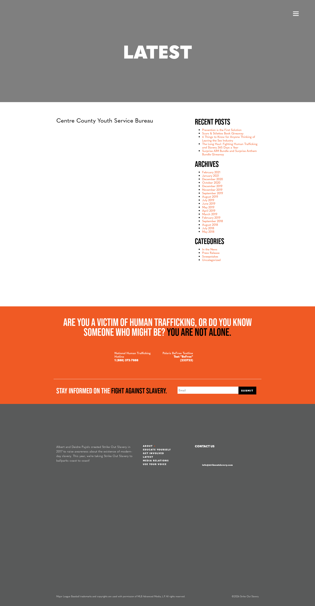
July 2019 (208, 200)
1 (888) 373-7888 (126, 360)
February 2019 (211, 217)
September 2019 (212, 193)
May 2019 (208, 207)
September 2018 (212, 221)
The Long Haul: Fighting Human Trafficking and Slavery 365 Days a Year (229, 145)
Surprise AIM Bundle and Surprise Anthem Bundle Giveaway (229, 152)
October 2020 (211, 182)
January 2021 (210, 175)
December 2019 (212, 186)
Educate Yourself (157, 449)
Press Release (210, 253)
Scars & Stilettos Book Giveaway (222, 133)
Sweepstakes (210, 256)
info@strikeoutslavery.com (217, 464)
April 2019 (208, 210)
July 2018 (208, 228)
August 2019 (210, 196)
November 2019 (212, 189)
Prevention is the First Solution (222, 130)
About (148, 445)
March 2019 (209, 214)
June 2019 (208, 203)
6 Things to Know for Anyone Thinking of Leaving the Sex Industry (228, 138)
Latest (148, 456)
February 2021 (211, 172)
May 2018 (208, 231)
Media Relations (156, 460)
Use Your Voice (155, 464)
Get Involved (153, 453)
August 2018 (210, 224)
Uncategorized (211, 260)
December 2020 (212, 179)
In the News (209, 249)
